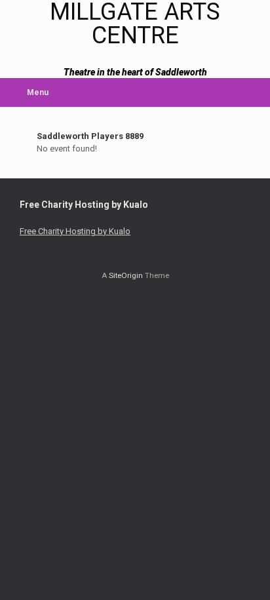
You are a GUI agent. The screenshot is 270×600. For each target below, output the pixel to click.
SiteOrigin (126, 275)
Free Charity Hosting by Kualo (75, 231)
